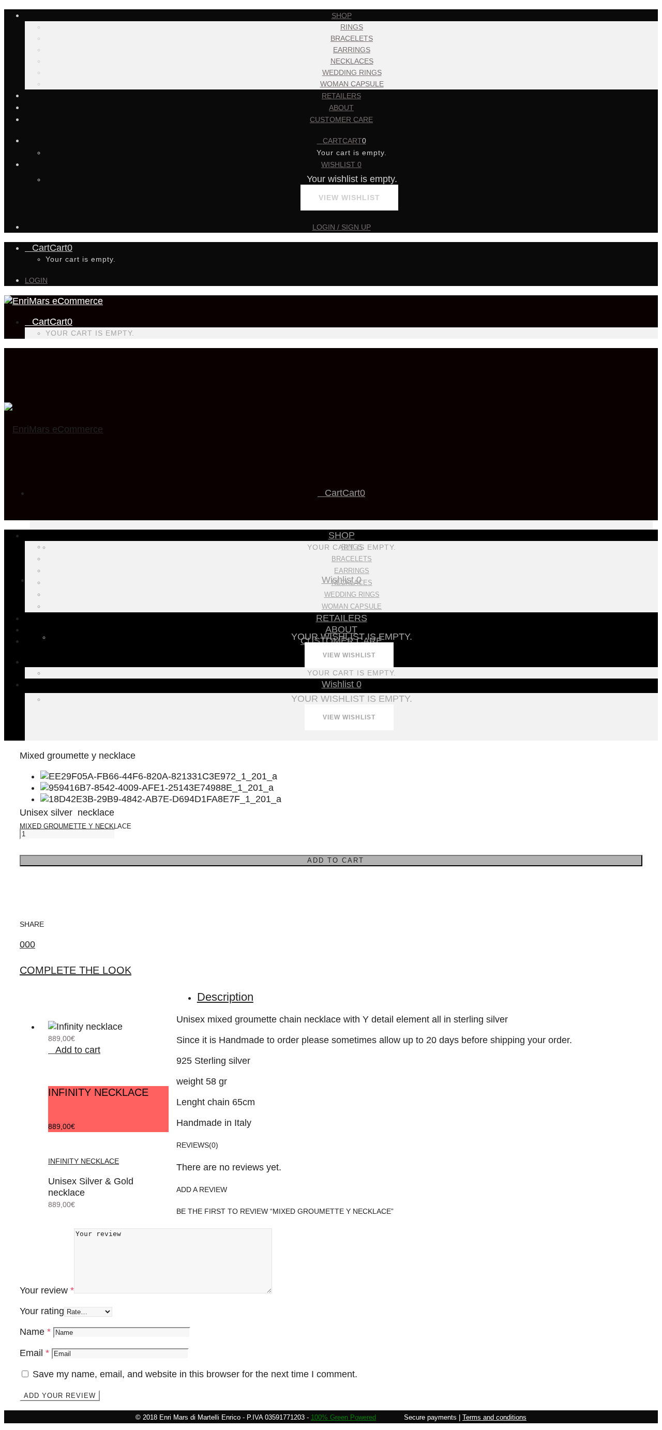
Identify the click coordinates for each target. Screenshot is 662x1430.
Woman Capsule (352, 84)
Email (34, 1353)
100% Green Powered (343, 1417)
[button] (74, 1050)
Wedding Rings (352, 72)
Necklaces (351, 61)
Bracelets (351, 38)
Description (225, 996)
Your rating (42, 1311)
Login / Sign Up (341, 227)
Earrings (351, 50)
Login (36, 280)
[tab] (419, 997)
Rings (351, 27)
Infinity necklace (83, 1161)
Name (35, 1332)
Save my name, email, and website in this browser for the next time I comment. (195, 1374)
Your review (47, 1290)
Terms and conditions (494, 1417)
